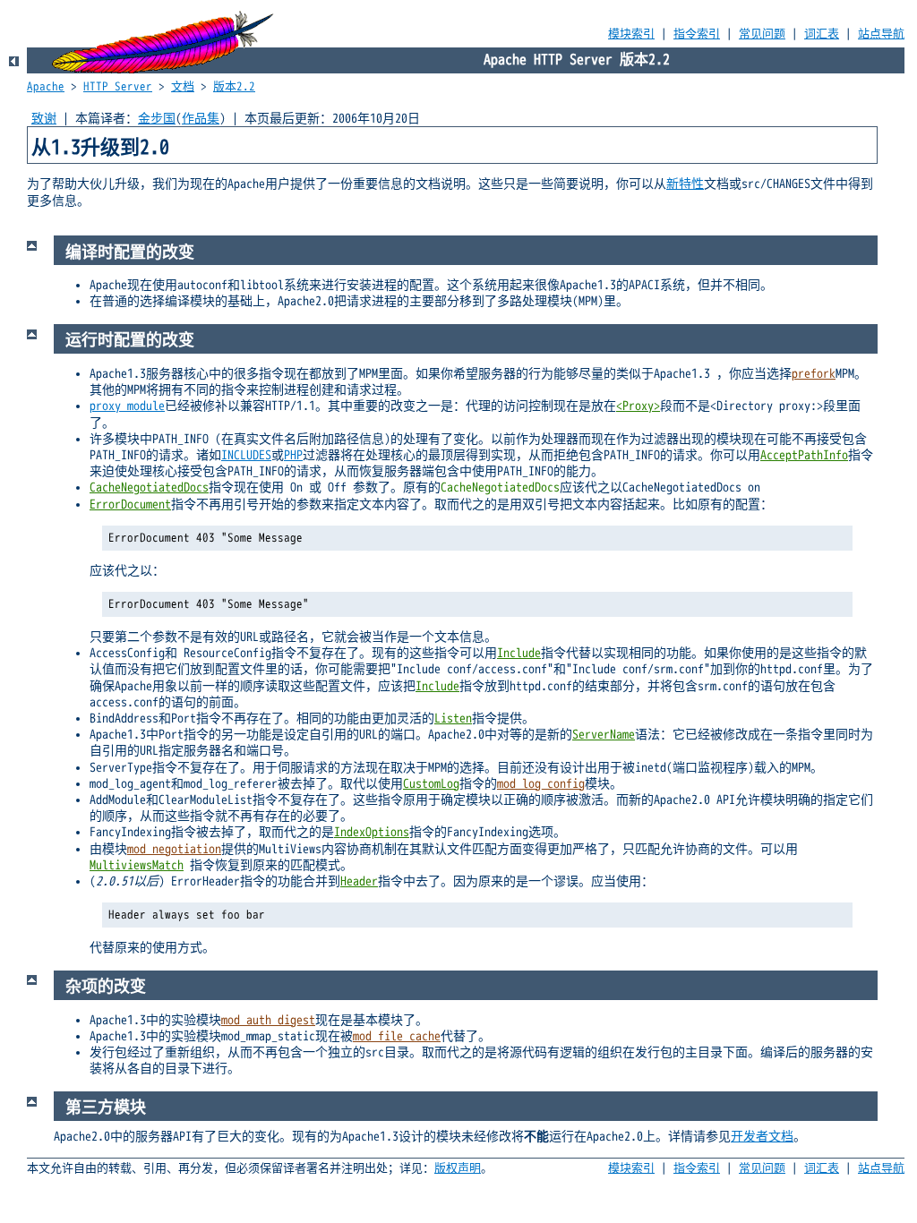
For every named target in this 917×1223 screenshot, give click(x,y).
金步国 (157, 118)
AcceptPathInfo (804, 455)
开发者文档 (762, 1136)
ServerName (603, 734)
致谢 (43, 118)
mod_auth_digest (268, 1020)
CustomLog (431, 784)
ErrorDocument (130, 504)
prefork (814, 374)
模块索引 (631, 34)
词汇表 (821, 34)
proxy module (127, 406)
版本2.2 (234, 87)
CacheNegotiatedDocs (149, 487)
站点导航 (881, 34)
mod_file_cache (397, 1036)
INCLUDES (246, 455)
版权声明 (457, 1168)
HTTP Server (117, 87)
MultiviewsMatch (137, 865)
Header (359, 881)
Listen (453, 718)
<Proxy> (638, 406)
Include (519, 653)
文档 (182, 87)
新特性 (685, 184)
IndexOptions (371, 832)
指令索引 (696, 34)
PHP (293, 455)
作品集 (200, 118)
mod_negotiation (174, 849)
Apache (45, 87)
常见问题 (762, 34)
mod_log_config (541, 784)
